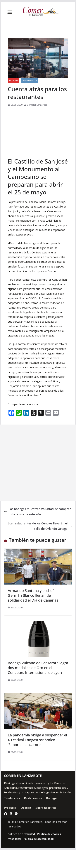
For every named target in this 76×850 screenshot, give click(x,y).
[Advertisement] (38, 132)
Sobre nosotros (45, 807)
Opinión (26, 807)
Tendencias (12, 798)
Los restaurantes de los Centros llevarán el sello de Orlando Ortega (38, 526)
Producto (10, 807)
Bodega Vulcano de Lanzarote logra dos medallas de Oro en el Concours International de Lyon (38, 667)
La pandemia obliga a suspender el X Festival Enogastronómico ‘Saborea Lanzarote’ (37, 740)
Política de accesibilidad (38, 839)
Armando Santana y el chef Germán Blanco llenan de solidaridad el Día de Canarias (33, 595)
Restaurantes (30, 80)
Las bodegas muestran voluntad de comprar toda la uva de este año (39, 511)
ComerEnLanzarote (37, 104)
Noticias (13, 80)
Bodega (51, 798)
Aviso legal (14, 839)
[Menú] (10, 12)
